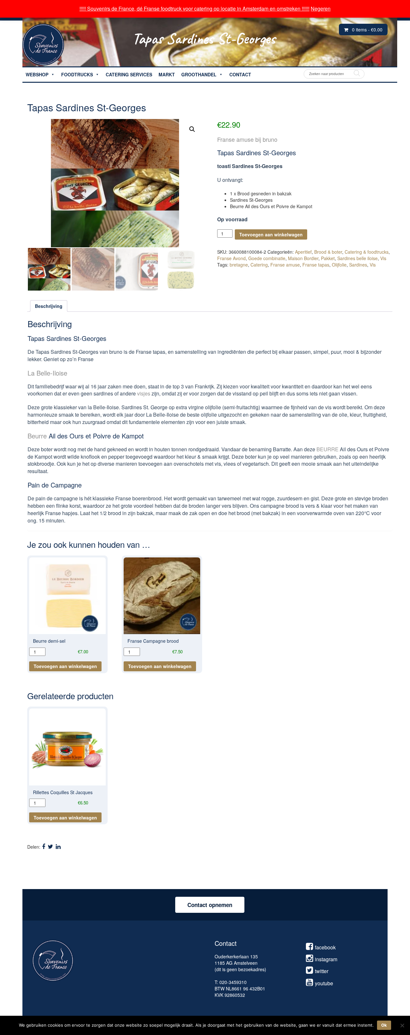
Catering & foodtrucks (367, 252)
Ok (384, 1025)
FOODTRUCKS (77, 74)
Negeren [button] (321, 8)
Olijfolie (339, 264)
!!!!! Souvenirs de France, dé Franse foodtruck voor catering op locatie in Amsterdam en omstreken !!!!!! (194, 8)
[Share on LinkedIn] (58, 846)
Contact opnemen (209, 905)
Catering (259, 264)
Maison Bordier (303, 258)
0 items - (367, 29)
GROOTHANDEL (199, 74)
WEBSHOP (37, 74)
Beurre (37, 435)
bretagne (239, 264)
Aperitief (303, 252)
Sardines (358, 264)
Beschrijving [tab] (48, 306)
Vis (383, 258)
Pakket (328, 258)
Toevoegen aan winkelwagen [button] (65, 666)
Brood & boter (328, 252)
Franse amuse (285, 264)
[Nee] (402, 1025)
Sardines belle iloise (357, 258)
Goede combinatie (266, 258)
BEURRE (327, 449)
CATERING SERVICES (129, 74)
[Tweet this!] (50, 846)
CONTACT (240, 74)
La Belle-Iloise (47, 373)
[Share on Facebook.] (43, 846)
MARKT (167, 74)
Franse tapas (315, 264)
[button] (192, 129)
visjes (143, 393)
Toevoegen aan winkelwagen (271, 234)
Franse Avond (231, 258)
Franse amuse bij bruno (247, 139)
